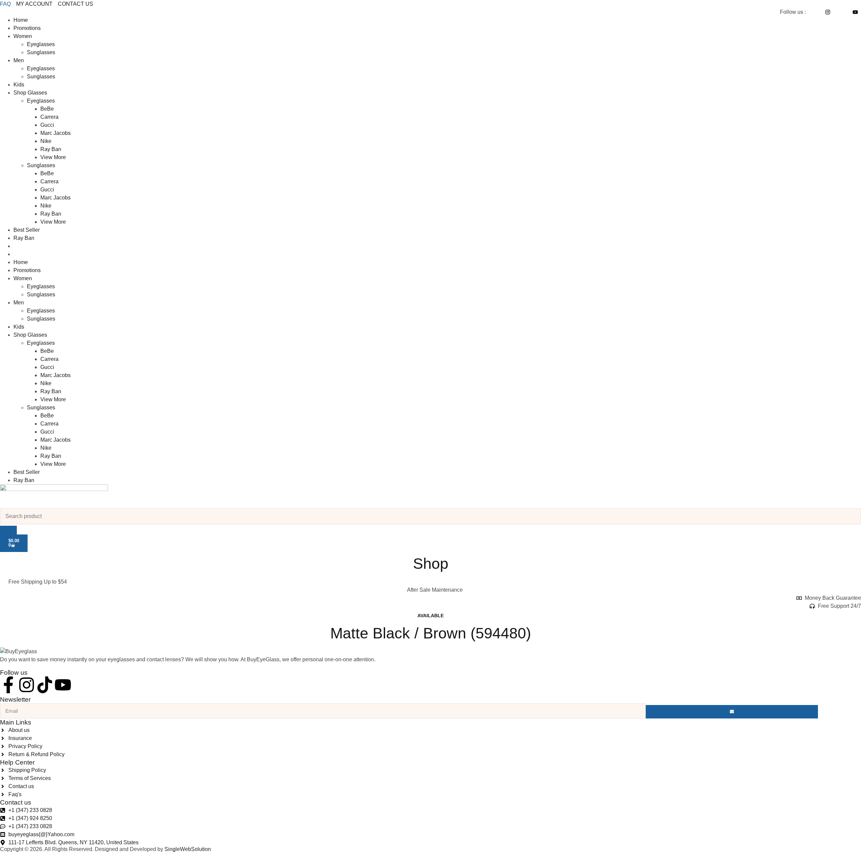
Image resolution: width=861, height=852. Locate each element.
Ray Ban (50, 149)
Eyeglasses (41, 44)
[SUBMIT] (732, 711)
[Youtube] (62, 684)
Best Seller (26, 230)
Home (20, 20)
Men (18, 60)
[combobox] (430, 516)
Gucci (47, 125)
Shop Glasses (30, 93)
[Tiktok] (44, 684)
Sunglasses (41, 52)
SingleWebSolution (187, 849)
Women (22, 36)
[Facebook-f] (8, 684)
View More (53, 157)
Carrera (49, 117)
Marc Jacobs (55, 133)
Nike (45, 141)
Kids (18, 84)
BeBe (47, 109)
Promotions (27, 28)
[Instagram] (26, 684)
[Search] (8, 530)
